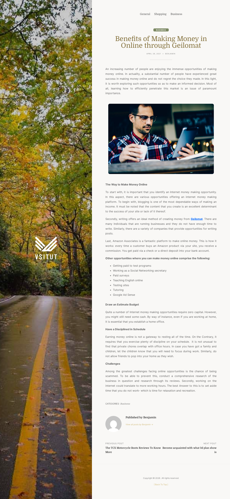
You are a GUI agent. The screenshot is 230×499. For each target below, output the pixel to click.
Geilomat (197, 219)
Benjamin (170, 54)
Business (161, 30)
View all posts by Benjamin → (139, 424)
